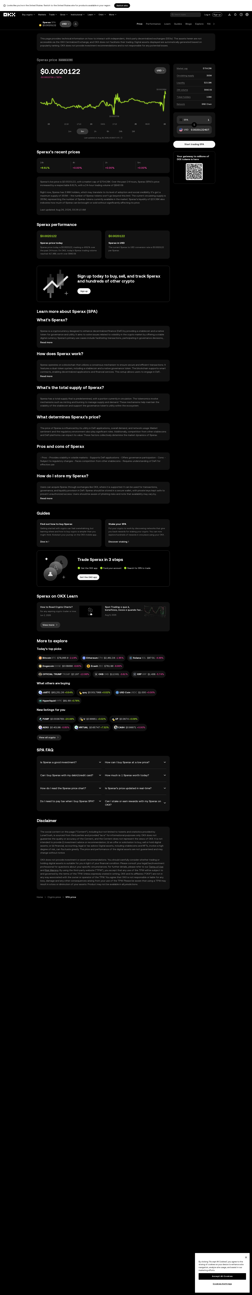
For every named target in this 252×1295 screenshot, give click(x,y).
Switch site (122, 5)
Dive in (44, 541)
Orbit (101, 14)
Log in (207, 14)
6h (108, 131)
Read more (46, 342)
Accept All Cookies (222, 1276)
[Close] (246, 1257)
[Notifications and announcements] (235, 14)
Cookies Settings (222, 1284)
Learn (90, 14)
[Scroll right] (214, 23)
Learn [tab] (167, 23)
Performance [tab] (153, 23)
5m (82, 131)
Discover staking (117, 541)
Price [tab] (139, 23)
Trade (52, 14)
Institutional (76, 14)
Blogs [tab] (189, 23)
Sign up (217, 14)
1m (69, 131)
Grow (62, 14)
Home (40, 897)
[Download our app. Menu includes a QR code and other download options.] (229, 14)
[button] (75, 24)
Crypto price (54, 897)
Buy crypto (27, 14)
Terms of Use (156, 866)
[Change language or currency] (247, 14)
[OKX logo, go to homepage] (9, 14)
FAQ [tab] (209, 23)
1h (95, 131)
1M (133, 131)
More (111, 14)
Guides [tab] (178, 23)
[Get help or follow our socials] (241, 14)
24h (120, 131)
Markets (42, 14)
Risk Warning (51, 870)
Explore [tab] (199, 23)
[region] (222, 1273)
